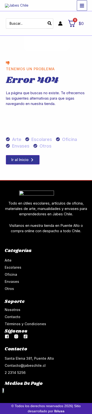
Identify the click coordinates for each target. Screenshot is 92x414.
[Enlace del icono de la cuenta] (60, 23)
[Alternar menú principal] (82, 5)
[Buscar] (50, 23)
